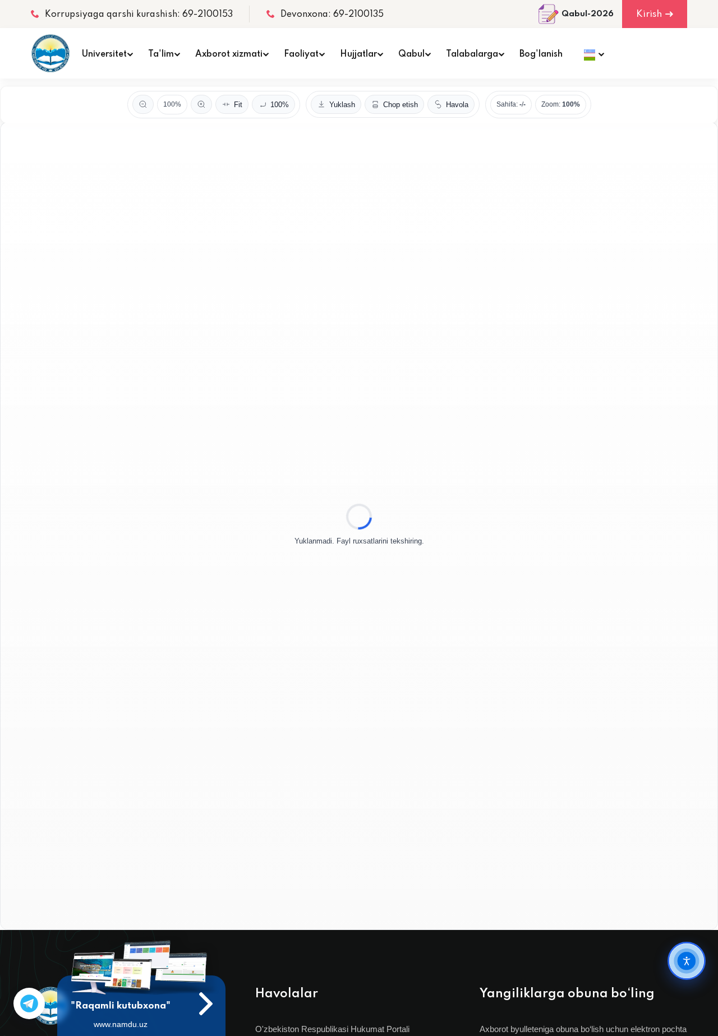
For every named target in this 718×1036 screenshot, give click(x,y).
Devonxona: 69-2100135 (332, 14)
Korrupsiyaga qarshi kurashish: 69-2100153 (139, 14)
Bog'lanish (541, 54)
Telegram (29, 1003)
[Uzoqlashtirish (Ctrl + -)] (143, 104)
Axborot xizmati (229, 54)
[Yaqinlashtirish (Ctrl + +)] (201, 104)
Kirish (649, 14)
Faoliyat (301, 54)
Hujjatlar (358, 54)
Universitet (104, 54)
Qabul (411, 54)
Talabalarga (472, 54)
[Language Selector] (591, 53)
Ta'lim (161, 54)
